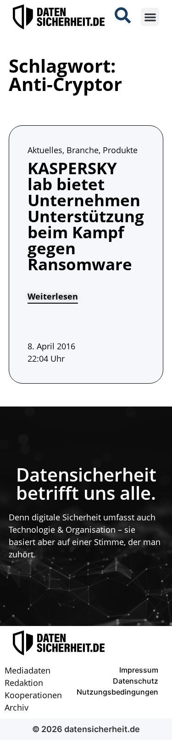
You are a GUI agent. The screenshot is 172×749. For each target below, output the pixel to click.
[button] (150, 17)
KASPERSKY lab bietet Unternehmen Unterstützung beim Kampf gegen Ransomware (86, 216)
